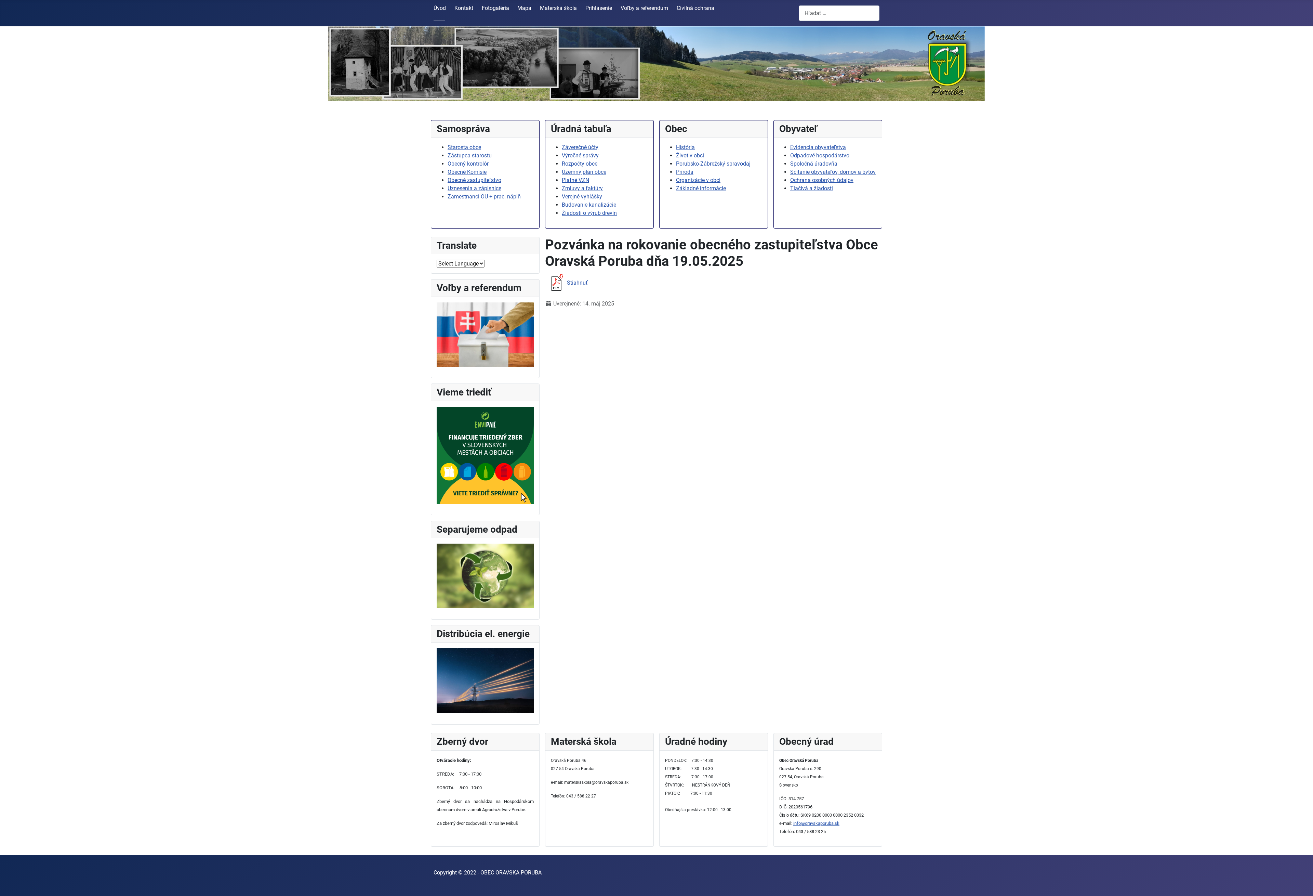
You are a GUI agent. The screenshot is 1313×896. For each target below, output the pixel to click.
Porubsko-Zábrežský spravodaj (713, 163)
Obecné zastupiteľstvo (474, 180)
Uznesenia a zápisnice (474, 188)
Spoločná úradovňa (813, 163)
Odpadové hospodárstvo (819, 155)
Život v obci (690, 155)
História (685, 147)
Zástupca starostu (470, 155)
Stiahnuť (577, 283)
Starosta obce (464, 147)
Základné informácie (701, 188)
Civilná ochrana (695, 8)
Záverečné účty (580, 147)
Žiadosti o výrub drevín (589, 213)
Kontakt (463, 8)
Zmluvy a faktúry (582, 188)
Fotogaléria (495, 8)
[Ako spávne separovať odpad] (485, 575)
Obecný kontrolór (468, 163)
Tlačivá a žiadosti (811, 188)
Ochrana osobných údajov (821, 180)
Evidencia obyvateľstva (818, 147)
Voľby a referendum (644, 8)
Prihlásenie (598, 8)
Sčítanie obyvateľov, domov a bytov (833, 172)
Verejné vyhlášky (582, 196)
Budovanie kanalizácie (589, 205)
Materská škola (558, 8)
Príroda (684, 172)
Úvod (440, 8)
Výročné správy (580, 155)
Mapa (524, 8)
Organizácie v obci (698, 180)
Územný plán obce (584, 172)
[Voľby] (485, 334)
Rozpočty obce (579, 163)
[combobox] (839, 13)
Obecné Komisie (467, 172)
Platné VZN (575, 180)
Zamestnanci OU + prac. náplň (484, 196)
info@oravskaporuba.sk (816, 823)
